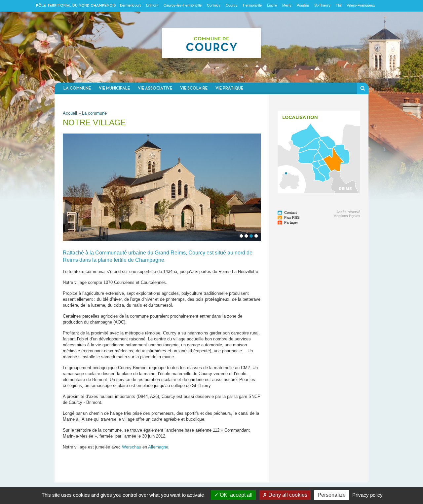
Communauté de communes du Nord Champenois (211, 47)
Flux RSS (291, 217)
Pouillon (303, 5)
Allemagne (158, 447)
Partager (291, 222)
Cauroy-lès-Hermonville (183, 5)
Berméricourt (130, 5)
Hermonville (252, 5)
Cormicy (213, 5)
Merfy (286, 5)
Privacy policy (367, 495)
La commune (77, 88)
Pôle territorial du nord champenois (76, 6)
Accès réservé (348, 212)
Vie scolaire (194, 88)
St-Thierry (322, 5)
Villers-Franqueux (361, 5)
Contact (290, 212)
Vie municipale (114, 88)
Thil (338, 5)
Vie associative (155, 88)
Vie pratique (229, 88)
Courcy (232, 5)
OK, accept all (235, 495)
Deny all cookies (287, 495)
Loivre (272, 5)
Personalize (332, 495)
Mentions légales (346, 216)
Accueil (70, 113)
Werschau (131, 447)
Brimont (152, 5)
